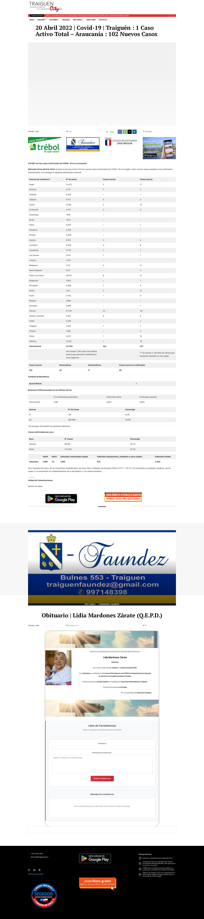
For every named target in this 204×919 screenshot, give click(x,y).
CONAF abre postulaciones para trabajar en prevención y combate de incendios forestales (158, 869)
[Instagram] (34, 870)
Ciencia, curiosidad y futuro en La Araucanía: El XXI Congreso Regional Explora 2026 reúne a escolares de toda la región (159, 874)
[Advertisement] (117, 5)
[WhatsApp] (125, 132)
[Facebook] (120, 132)
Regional (103, 124)
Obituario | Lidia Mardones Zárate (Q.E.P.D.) (157, 858)
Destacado (89, 124)
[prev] (169, 15)
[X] (130, 132)
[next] (172, 15)
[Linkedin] (134, 132)
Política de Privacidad (35, 874)
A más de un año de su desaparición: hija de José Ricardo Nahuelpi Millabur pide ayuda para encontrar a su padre (159, 863)
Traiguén (116, 124)
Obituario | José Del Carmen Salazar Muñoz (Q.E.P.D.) (63, 15)
